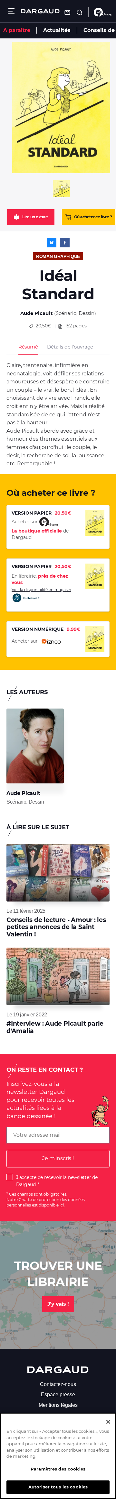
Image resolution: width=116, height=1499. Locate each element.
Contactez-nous (58, 1384)
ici (62, 1205)
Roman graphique (58, 256)
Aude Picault (36, 313)
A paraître (16, 30)
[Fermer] (108, 1422)
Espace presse (58, 1394)
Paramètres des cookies (58, 1468)
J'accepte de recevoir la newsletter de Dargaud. (57, 1180)
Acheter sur (25, 641)
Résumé (28, 347)
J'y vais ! (58, 1304)
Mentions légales (58, 1405)
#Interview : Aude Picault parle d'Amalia (54, 1027)
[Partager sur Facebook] (65, 242)
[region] (58, 1456)
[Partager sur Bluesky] (51, 242)
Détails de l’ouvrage (70, 347)
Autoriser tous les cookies (58, 1486)
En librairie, (40, 579)
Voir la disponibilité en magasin (41, 589)
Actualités (57, 30)
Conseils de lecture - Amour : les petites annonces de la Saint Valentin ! (56, 927)
